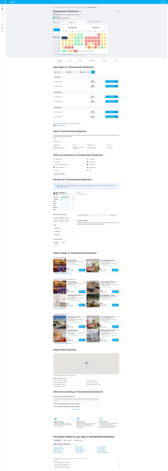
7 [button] (95, 38)
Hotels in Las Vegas (58, 447)
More (54, 137)
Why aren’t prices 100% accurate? (62, 467)
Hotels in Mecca (79, 447)
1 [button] (69, 34)
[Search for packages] (2, 14)
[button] (2, 2)
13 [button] (63, 41)
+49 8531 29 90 (56, 16)
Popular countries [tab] (67, 440)
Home (54, 7)
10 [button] (75, 38)
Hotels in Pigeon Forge (59, 448)
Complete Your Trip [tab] (78, 440)
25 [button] (78, 44)
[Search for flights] (2, 6)
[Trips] (2, 24)
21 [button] (66, 44)
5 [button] (89, 38)
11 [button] (78, 38)
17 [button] (75, 41)
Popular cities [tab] (57, 440)
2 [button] (72, 34)
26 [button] (81, 44)
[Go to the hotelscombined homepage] (10, 2)
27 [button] (63, 47)
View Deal (82, 270)
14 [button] (66, 41)
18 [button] (78, 41)
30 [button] (72, 47)
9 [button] (72, 38)
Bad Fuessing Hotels (80, 7)
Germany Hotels (59, 7)
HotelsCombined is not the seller (61, 462)
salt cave (56, 221)
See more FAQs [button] (76, 409)
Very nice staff (82, 194)
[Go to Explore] (2, 17)
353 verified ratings (64, 18)
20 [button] (63, 44)
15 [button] (69, 41)
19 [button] (81, 41)
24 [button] (75, 44)
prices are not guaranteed (82, 458)
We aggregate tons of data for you (62, 465)
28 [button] (66, 47)
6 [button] (92, 38)
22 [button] (69, 44)
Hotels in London (101, 450)
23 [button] (72, 44)
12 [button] (81, 38)
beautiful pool (62, 218)
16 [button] (72, 41)
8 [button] (69, 38)
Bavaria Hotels (69, 7)
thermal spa (61, 221)
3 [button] (75, 34)
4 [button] (78, 34)
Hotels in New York (58, 450)
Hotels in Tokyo (79, 452)
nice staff (56, 218)
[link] (63, 273)
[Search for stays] (2, 8)
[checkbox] (59, 243)
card (67, 218)
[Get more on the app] (2, 21)
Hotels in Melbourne (102, 447)
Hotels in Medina (101, 448)
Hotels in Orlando (79, 448)
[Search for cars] (2, 11)
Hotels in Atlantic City (80, 450)
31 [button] (105, 47)
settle (67, 221)
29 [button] (69, 47)
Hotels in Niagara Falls (103, 452)
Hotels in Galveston (58, 452)
